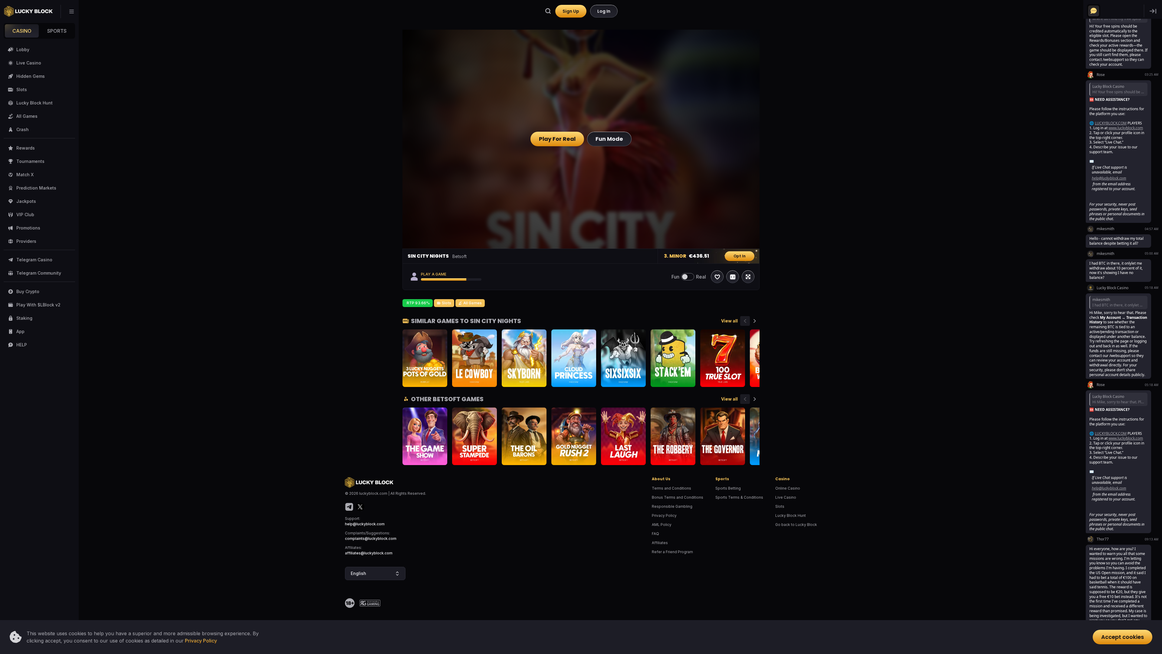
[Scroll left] (745, 321)
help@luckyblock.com (365, 524)
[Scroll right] (755, 321)
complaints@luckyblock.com (370, 538)
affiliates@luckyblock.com (368, 553)
